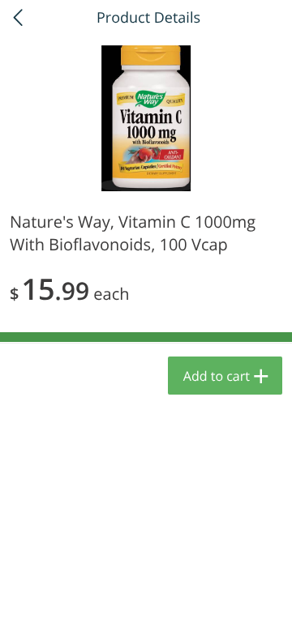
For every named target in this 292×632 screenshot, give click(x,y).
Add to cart (216, 376)
